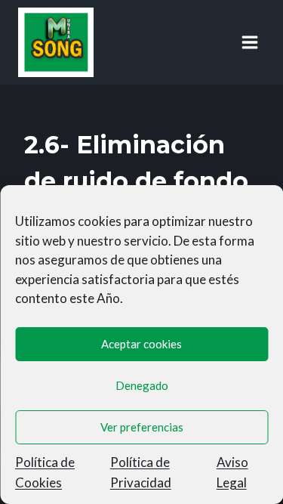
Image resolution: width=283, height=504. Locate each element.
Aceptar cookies (141, 344)
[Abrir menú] (249, 42)
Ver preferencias (141, 427)
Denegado (141, 385)
